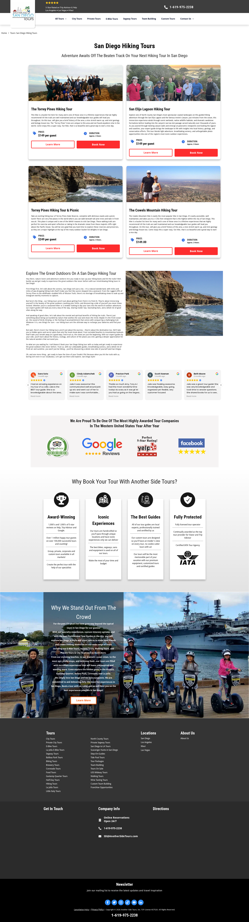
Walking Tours (97, 776)
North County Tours (99, 739)
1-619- (117, 915)
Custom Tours (168, 19)
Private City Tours (54, 742)
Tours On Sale (97, 768)
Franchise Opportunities (102, 787)
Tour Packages (97, 761)
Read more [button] (35, 396)
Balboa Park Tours (54, 757)
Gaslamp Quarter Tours (56, 776)
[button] (221, 385)
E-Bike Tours (51, 746)
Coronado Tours (53, 768)
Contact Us (185, 19)
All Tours (59, 19)
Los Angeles (51, 10)
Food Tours (51, 772)
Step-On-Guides (98, 753)
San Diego (145, 738)
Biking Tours (51, 761)
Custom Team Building (101, 784)
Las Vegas (62, 10)
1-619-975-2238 (113, 828)
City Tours (77, 19)
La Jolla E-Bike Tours (55, 750)
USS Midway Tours (99, 772)
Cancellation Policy (81, 910)
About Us (185, 738)
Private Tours (94, 19)
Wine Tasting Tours (99, 780)
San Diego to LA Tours (100, 746)
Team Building (149, 19)
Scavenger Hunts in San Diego (104, 750)
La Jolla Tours (52, 787)
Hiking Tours (51, 784)
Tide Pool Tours (98, 757)
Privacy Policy (97, 909)
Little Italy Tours (53, 791)
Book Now (98, 144)
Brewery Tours (52, 765)
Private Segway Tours (100, 742)
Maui (71, 10)
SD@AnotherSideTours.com (121, 836)
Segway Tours (130, 19)
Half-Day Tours (53, 780)
